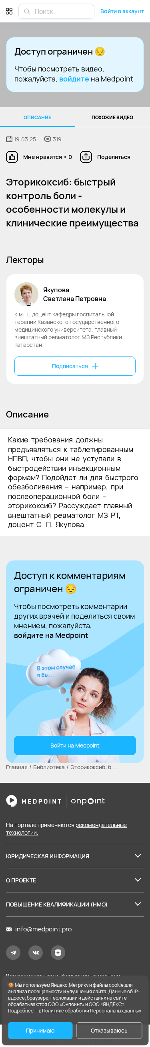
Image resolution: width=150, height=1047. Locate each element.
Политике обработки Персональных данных (91, 1010)
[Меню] (9, 11)
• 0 (47, 157)
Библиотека (49, 767)
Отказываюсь (109, 1030)
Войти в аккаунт (122, 11)
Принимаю (40, 1030)
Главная (17, 767)
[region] (75, 117)
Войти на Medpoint (75, 745)
